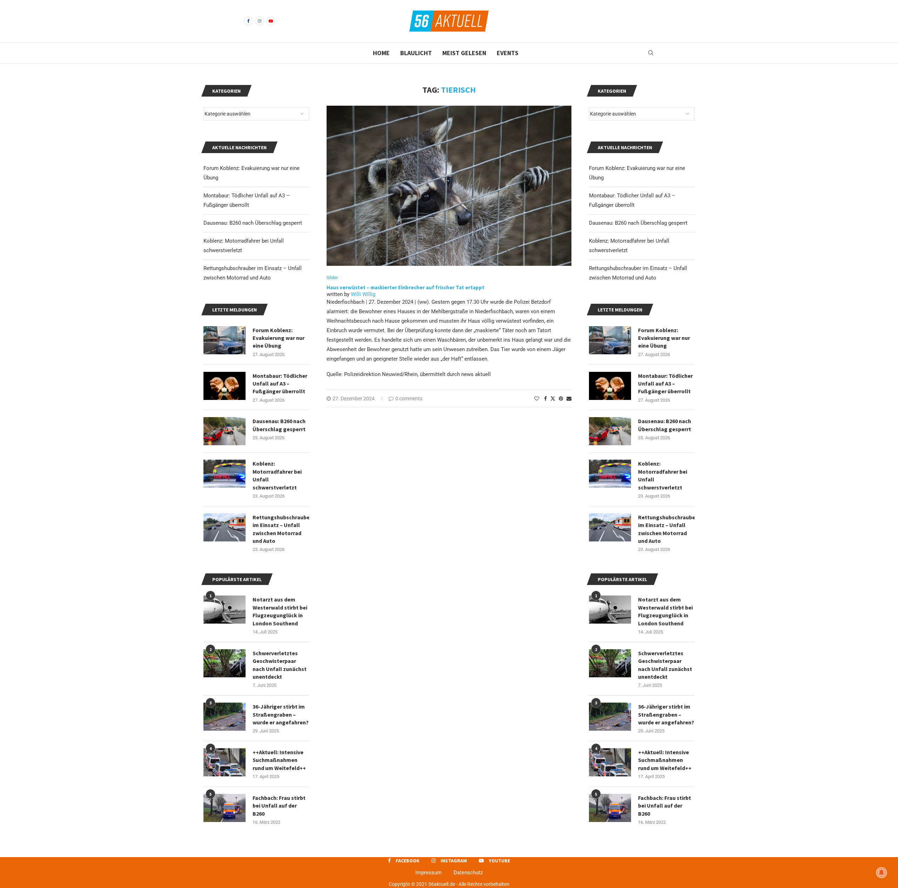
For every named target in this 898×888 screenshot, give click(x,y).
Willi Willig (363, 294)
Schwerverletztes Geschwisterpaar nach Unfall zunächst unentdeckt (665, 665)
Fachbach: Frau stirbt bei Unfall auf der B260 (664, 805)
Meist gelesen (464, 53)
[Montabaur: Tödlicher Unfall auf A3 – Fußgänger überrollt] (610, 386)
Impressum (428, 872)
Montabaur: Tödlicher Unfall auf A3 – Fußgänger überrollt (665, 383)
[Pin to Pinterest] (561, 398)
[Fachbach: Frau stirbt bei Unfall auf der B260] (610, 808)
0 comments (408, 398)
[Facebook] (248, 21)
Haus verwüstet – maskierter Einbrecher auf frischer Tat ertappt (405, 287)
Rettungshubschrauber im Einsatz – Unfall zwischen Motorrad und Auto (666, 529)
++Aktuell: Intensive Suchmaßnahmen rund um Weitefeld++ (664, 760)
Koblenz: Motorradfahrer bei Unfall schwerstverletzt (662, 475)
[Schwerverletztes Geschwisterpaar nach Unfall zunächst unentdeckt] (610, 663)
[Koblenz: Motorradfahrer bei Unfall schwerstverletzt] (610, 474)
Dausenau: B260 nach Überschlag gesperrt (638, 223)
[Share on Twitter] (552, 398)
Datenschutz (468, 872)
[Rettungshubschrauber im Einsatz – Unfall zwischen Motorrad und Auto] (610, 527)
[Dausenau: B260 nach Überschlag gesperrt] (610, 431)
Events (507, 53)
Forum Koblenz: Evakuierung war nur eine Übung (664, 338)
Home (381, 53)
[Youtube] (270, 21)
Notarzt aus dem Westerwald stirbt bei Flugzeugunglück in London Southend (665, 611)
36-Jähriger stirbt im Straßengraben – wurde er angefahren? (666, 714)
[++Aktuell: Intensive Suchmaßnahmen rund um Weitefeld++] (610, 762)
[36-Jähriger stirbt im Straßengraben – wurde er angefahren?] (610, 717)
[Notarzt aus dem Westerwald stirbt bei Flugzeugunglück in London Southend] (610, 610)
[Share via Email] (569, 398)
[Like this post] (536, 398)
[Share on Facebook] (545, 398)
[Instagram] (259, 21)
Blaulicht (416, 53)
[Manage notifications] (881, 872)
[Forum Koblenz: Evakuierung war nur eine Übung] (610, 340)
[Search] (650, 53)
